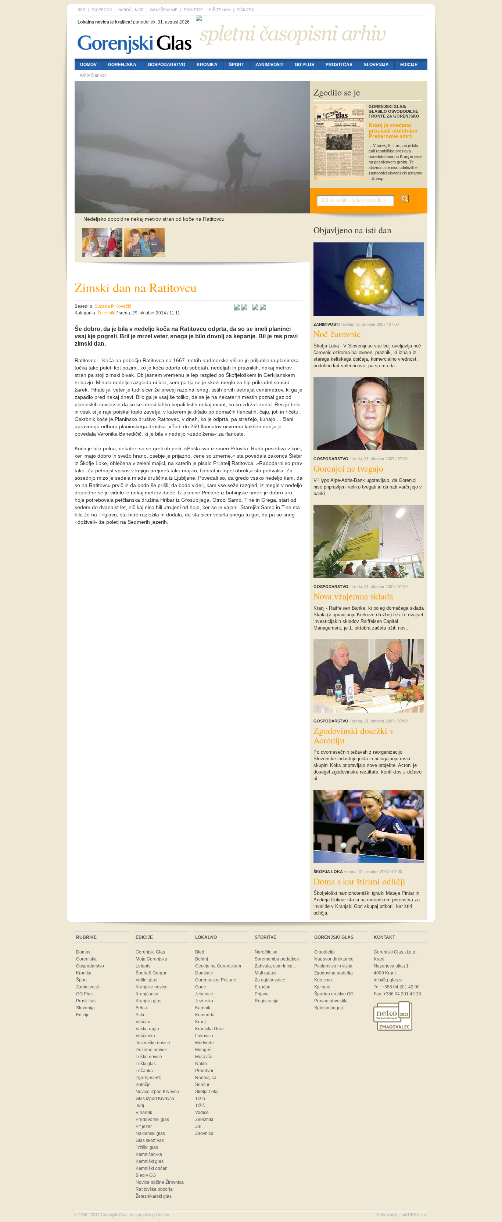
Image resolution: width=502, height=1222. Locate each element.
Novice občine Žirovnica (160, 1182)
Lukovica (204, 1035)
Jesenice (204, 993)
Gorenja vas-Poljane (215, 980)
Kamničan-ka (149, 1154)
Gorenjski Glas (150, 952)
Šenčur (202, 1084)
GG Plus (304, 64)
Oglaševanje (164, 10)
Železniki (204, 1119)
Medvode (204, 1042)
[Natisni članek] (263, 308)
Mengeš (203, 1049)
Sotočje (143, 1084)
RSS (81, 10)
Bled (199, 952)
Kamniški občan (152, 1168)
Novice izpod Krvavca (157, 1091)
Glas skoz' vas (150, 1140)
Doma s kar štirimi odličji (359, 881)
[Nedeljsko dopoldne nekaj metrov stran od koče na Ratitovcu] (192, 210)
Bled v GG (146, 1175)
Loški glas (146, 1063)
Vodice (202, 1112)
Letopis (143, 966)
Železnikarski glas (154, 1196)
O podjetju (324, 952)
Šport (236, 64)
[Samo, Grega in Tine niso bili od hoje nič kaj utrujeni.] (144, 255)
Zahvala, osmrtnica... (275, 966)
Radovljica (205, 1077)
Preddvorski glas (152, 1119)
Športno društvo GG (334, 993)
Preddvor (204, 1070)
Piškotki (245, 10)
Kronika (207, 64)
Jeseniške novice (153, 1042)
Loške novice (149, 1056)
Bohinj (201, 959)
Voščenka (145, 1035)
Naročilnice (131, 10)
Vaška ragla (147, 1028)
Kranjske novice (152, 987)
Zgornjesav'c (148, 1077)
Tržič (200, 1105)
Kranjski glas (148, 1000)
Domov (88, 64)
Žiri (198, 1126)
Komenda (205, 1014)
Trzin (200, 1098)
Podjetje (193, 10)
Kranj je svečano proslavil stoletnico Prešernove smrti (393, 130)
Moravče (203, 1056)
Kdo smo (323, 980)
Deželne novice (151, 1049)
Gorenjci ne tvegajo (348, 468)
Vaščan (143, 1021)
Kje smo (322, 987)
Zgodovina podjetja (333, 973)
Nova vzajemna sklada (353, 596)
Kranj (200, 1021)
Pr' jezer (144, 1126)
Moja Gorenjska (151, 959)
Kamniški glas (150, 1161)
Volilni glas (146, 980)
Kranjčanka (147, 993)
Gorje (200, 987)
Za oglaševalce (270, 980)
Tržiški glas (147, 1147)
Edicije (408, 64)
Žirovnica (204, 1133)
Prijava (262, 993)
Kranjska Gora (209, 1028)
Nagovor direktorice (334, 959)
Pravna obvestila (331, 1000)
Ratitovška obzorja (154, 1189)
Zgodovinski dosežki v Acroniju (353, 735)
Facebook (102, 10)
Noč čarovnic (337, 334)
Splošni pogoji (328, 1007)
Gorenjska (122, 64)
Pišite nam (219, 10)
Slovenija (376, 64)
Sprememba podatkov (277, 959)
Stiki (140, 1014)
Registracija (267, 1000)
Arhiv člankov (93, 75)
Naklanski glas (150, 1133)
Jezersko (204, 1000)
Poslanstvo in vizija (333, 966)
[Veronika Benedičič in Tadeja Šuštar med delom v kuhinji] (102, 255)
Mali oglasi (265, 973)
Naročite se (266, 952)
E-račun (262, 987)
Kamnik (202, 1007)
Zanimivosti (269, 64)
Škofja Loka (207, 1091)
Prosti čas (339, 64)
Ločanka (144, 1070)
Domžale (204, 973)
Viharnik (144, 1112)
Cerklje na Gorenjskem (218, 966)
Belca (141, 1007)
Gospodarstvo (166, 64)
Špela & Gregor (151, 973)
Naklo (201, 1063)
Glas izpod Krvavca (155, 1098)
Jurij (140, 1105)
